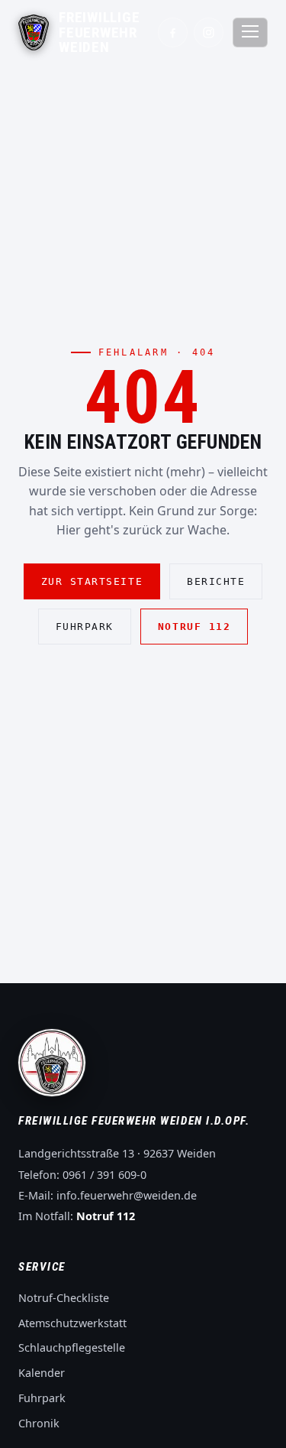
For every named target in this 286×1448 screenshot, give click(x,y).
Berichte (216, 581)
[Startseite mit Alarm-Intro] (33, 32)
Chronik (38, 1423)
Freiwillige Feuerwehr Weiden (99, 32)
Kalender (41, 1372)
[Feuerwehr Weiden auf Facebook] (173, 32)
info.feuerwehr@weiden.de (126, 1195)
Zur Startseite (92, 581)
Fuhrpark (85, 626)
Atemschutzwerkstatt (72, 1323)
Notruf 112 (194, 626)
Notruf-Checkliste (63, 1298)
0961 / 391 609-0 (104, 1174)
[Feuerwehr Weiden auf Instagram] (208, 32)
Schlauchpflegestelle (71, 1347)
